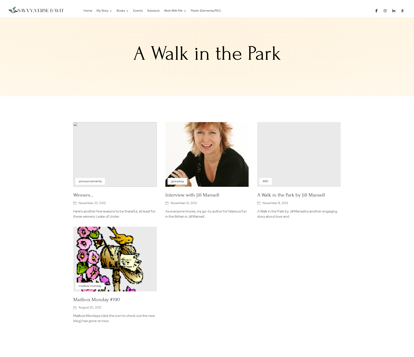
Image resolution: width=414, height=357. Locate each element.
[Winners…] (115, 154)
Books (121, 11)
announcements (90, 181)
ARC (266, 181)
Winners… (83, 195)
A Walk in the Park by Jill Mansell (291, 195)
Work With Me (173, 11)
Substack (153, 11)
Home (88, 11)
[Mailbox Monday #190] (115, 259)
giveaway (177, 181)
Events (138, 11)
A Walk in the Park (207, 53)
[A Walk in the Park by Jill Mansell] (299, 154)
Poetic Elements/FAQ (206, 11)
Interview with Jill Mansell (192, 195)
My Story (102, 11)
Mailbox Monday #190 (96, 299)
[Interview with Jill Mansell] (207, 154)
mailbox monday (90, 286)
